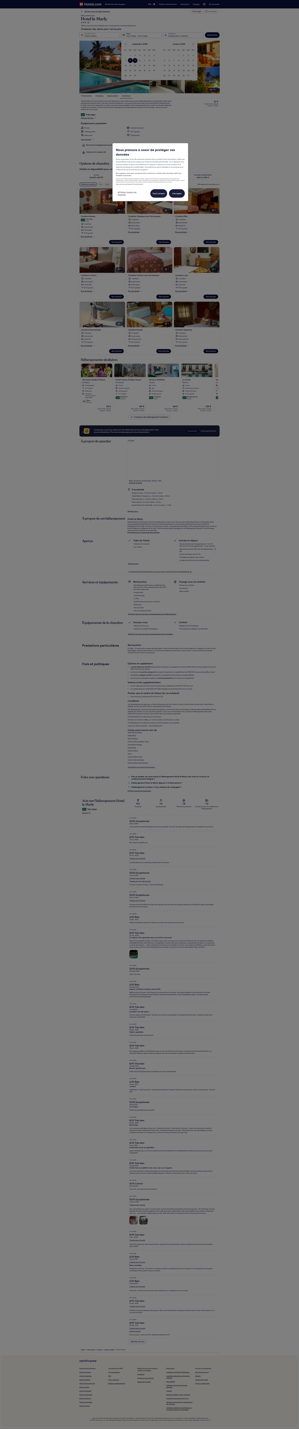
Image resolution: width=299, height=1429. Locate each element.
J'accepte (177, 193)
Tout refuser (158, 193)
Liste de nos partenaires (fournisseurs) (129, 184)
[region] (150, 172)
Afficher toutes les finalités (127, 193)
